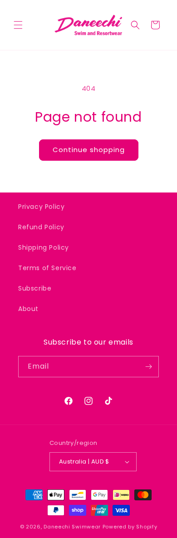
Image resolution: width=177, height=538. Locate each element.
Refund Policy (41, 227)
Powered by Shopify (130, 526)
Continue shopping (89, 149)
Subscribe (34, 288)
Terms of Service (47, 267)
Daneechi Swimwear (72, 526)
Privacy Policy (41, 206)
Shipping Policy (43, 247)
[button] (18, 25)
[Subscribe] (148, 366)
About (28, 308)
